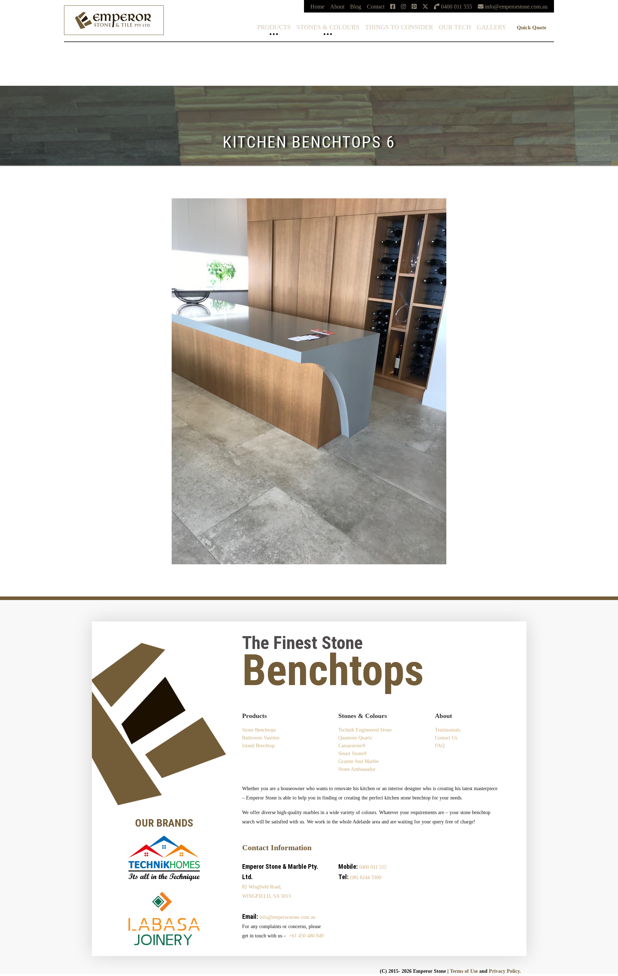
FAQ (440, 745)
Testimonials (447, 730)
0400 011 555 (373, 867)
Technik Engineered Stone (30, 48)
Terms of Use (464, 971)
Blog (355, 7)
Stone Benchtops (259, 730)
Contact (375, 7)
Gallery (491, 27)
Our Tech (455, 27)
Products (274, 27)
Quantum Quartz (19, 54)
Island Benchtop (258, 745)
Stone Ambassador (357, 769)
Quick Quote (531, 27)
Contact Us (446, 737)
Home (317, 7)
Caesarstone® (15, 60)
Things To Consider (399, 27)
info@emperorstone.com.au (287, 917)
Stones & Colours (327, 27)
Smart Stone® (16, 66)
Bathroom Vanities (260, 737)
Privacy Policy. (505, 971)
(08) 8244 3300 (365, 877)
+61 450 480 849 (306, 935)
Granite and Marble (358, 761)
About (337, 7)
